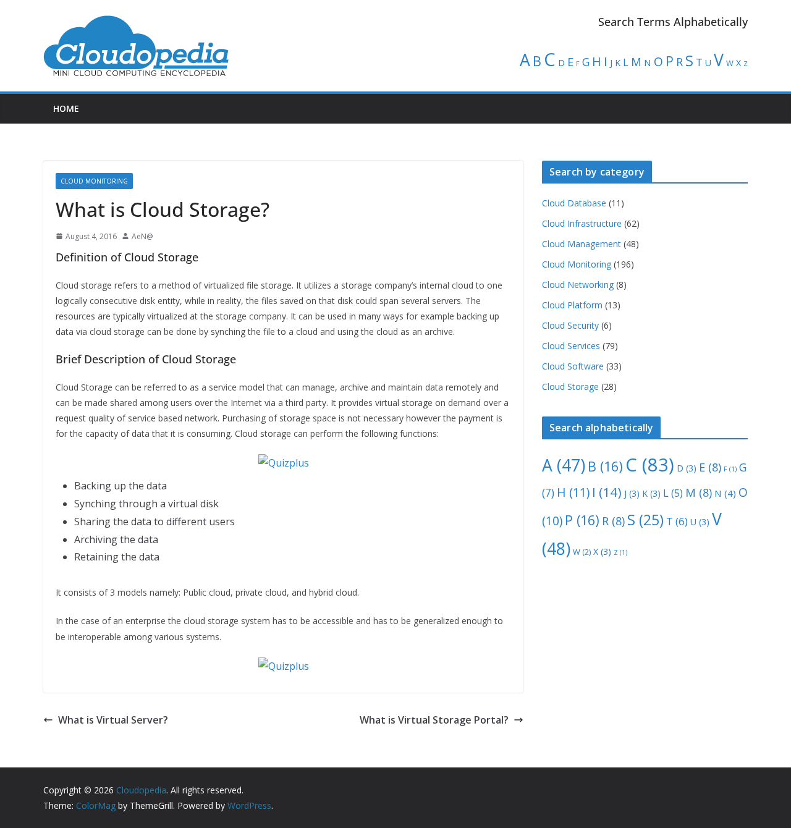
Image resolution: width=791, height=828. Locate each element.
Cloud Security (570, 325)
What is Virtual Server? (113, 720)
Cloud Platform (572, 305)
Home (66, 108)
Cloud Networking (578, 284)
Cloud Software (573, 366)
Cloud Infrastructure (582, 223)
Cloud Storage (570, 386)
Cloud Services (571, 346)
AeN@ (142, 236)
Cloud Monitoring (94, 181)
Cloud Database (574, 203)
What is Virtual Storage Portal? (434, 720)
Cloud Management (581, 244)
